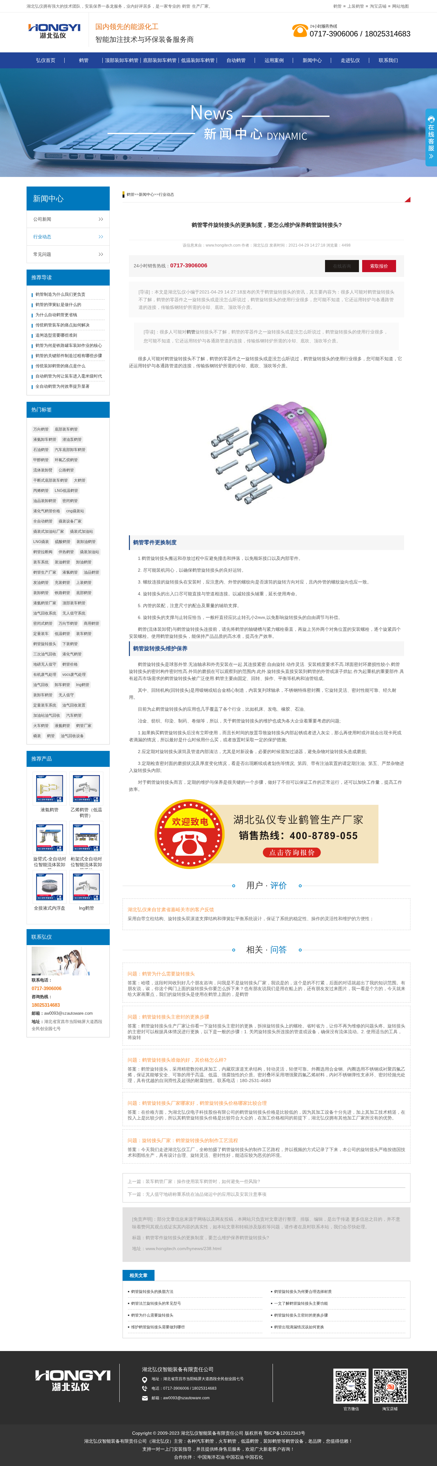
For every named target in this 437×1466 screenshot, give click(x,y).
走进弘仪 (350, 60)
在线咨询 (342, 266)
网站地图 (400, 6)
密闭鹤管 (70, 501)
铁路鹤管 (62, 593)
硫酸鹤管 (62, 541)
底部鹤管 (83, 593)
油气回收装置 (73, 705)
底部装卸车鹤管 (160, 60)
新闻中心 (312, 60)
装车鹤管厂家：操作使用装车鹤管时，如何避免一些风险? (203, 1181)
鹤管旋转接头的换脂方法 (152, 1291)
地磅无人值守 (44, 664)
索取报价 (379, 266)
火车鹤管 (41, 725)
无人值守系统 (73, 613)
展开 (431, 138)
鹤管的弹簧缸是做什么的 (58, 304)
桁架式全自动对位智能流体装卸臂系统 (86, 864)
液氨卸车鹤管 (44, 439)
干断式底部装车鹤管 (50, 480)
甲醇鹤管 (41, 460)
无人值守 (66, 695)
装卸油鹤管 (86, 541)
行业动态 (42, 236)
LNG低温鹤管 (66, 490)
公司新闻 (42, 219)
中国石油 (235, 1457)
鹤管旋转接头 (44, 644)
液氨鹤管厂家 (44, 603)
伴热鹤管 (66, 552)
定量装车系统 (44, 705)
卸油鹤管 (83, 562)
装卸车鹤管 (42, 695)
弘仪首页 (45, 60)
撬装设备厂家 (70, 521)
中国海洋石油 (211, 1457)
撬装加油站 (89, 552)
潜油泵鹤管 (72, 439)
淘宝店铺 (378, 6)
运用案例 (274, 60)
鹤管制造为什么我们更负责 (60, 294)
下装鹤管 (70, 644)
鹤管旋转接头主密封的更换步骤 (301, 1315)
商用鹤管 (91, 623)
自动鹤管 (236, 60)
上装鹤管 (355, 6)
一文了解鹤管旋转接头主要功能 (301, 1303)
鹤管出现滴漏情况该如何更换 (299, 1327)
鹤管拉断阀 (42, 552)
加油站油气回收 (46, 715)
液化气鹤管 (72, 654)
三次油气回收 (44, 654)
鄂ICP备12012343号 (284, 1433)
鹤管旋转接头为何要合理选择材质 (303, 1291)
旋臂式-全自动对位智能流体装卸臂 (49, 864)
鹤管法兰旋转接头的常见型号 (156, 1303)
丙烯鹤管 (41, 490)
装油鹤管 (62, 562)
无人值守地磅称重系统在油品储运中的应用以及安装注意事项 (206, 1194)
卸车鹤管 (62, 685)
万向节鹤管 (68, 623)
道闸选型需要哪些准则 (56, 335)
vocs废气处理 (74, 674)
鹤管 (186, 6)
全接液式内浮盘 (49, 908)
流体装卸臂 (42, 470)
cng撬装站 (75, 511)
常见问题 (42, 254)
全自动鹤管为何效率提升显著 (63, 386)
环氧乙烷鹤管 (66, 460)
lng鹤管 (82, 685)
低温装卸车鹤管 (198, 60)
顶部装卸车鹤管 (122, 60)
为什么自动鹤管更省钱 (56, 314)
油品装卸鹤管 (44, 501)
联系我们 (388, 60)
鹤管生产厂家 (44, 572)
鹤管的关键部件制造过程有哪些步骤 (69, 355)
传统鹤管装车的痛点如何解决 (63, 325)
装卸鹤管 (41, 593)
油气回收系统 (44, 613)
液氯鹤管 (70, 572)
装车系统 (41, 562)
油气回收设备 (72, 736)
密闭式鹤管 (42, 623)
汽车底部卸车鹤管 (70, 449)
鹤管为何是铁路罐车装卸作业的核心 (69, 345)
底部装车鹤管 (66, 429)
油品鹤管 (91, 572)
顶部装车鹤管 (73, 603)
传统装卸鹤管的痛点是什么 (60, 365)
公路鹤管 (66, 470)
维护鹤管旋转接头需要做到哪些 (158, 1327)
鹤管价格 (70, 664)
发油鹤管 (41, 582)
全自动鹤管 (42, 521)
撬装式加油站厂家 (48, 531)
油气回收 (41, 685)
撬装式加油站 (81, 531)
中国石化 (254, 1457)
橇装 (37, 736)
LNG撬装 (41, 541)
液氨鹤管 (62, 725)
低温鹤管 (62, 633)
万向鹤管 (41, 429)
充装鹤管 (62, 582)
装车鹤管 (83, 633)
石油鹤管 (41, 449)
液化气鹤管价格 (46, 511)
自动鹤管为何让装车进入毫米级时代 (69, 376)
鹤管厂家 (83, 725)
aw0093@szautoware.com (68, 1013)
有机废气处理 (44, 674)
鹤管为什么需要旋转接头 (152, 1315)
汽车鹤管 (74, 715)
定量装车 (41, 633)
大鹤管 (79, 480)
